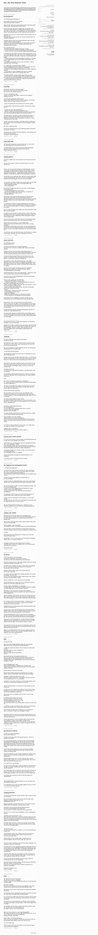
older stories (33, 932)
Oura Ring (52, 30)
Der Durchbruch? (51, 25)
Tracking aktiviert (51, 40)
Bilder (53, 14)
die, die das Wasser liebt (15, 3)
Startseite (52, 12)
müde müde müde (50, 35)
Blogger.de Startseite (50, 17)
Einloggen (52, 9)
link (5, 81)
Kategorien (52, 13)
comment (15, 81)
